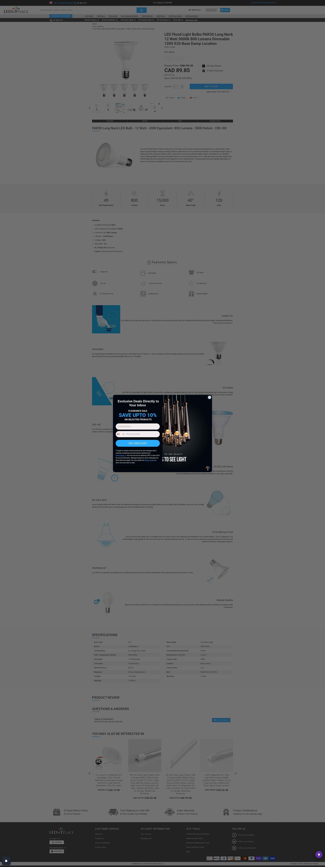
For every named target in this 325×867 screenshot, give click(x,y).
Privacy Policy (149, 460)
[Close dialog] (209, 397)
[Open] (6, 860)
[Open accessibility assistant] (318, 854)
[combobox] (120, 434)
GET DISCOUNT (137, 443)
